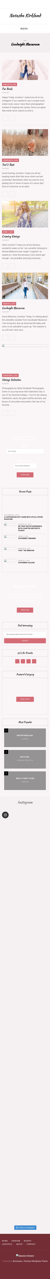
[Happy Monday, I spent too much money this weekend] (25, 1196)
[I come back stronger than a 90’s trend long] (25, 1146)
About (19, 1244)
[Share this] (18, 118)
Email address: (25, 461)
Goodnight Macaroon (13, 308)
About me (25, 610)
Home (5, 1241)
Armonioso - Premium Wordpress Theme (30, 1261)
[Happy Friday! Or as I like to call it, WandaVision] (25, 847)
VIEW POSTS (25, 699)
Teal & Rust (8, 165)
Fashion (5, 93)
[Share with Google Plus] (29, 118)
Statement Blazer (26, 563)
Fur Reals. (7, 89)
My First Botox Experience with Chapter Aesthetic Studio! (30, 528)
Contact (31, 1244)
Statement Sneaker (27, 538)
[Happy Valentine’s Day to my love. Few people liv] (25, 997)
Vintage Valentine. (11, 380)
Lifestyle (29, 760)
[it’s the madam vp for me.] (25, 1096)
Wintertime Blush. (25, 735)
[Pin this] (35, 118)
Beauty (27, 1241)
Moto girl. (25, 757)
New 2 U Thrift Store (25, 778)
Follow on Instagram (27, 1228)
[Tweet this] (24, 118)
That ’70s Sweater (26, 550)
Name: (25, 446)
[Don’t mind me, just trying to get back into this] (25, 947)
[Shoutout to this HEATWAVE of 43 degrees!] (25, 897)
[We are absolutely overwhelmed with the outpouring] (25, 1046)
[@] (9, 815)
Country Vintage (11, 236)
